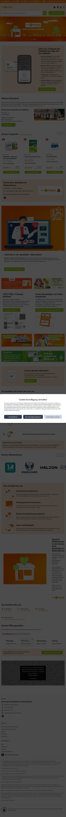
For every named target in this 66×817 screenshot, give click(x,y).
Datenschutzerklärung (9, 410)
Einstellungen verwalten (53, 417)
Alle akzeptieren (13, 417)
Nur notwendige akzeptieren (33, 417)
